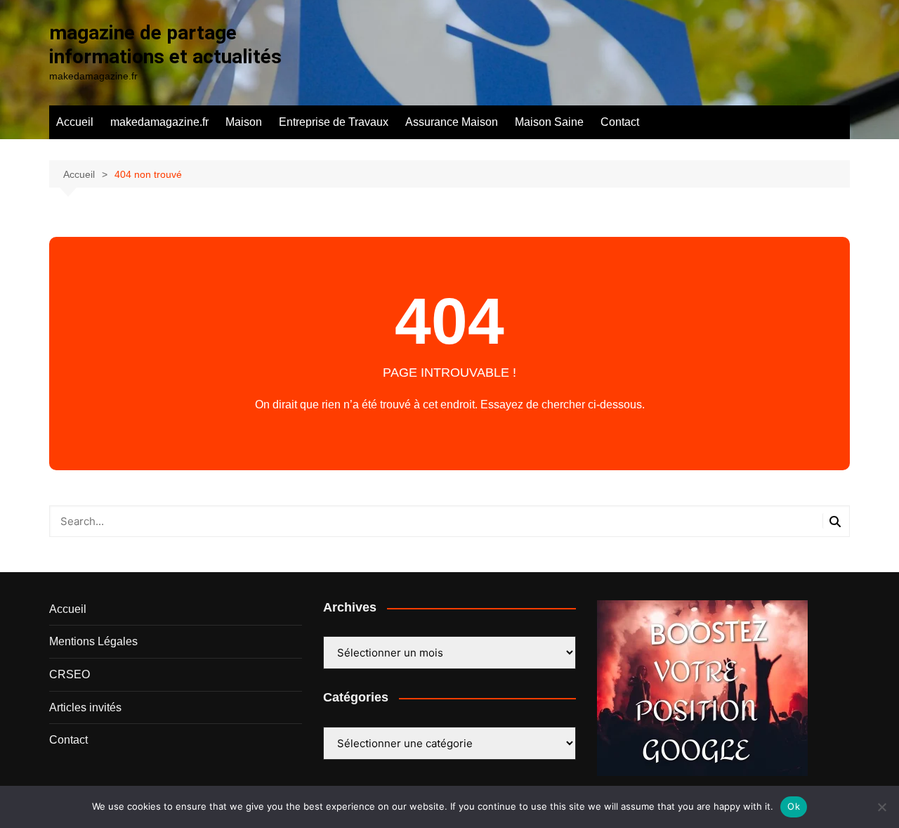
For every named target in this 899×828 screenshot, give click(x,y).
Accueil (74, 122)
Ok (793, 806)
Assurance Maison (451, 122)
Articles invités (85, 707)
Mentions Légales (93, 641)
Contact (620, 122)
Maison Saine (549, 122)
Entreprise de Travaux (333, 122)
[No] (881, 807)
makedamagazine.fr (159, 122)
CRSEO (69, 674)
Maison (243, 122)
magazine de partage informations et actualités (165, 44)
